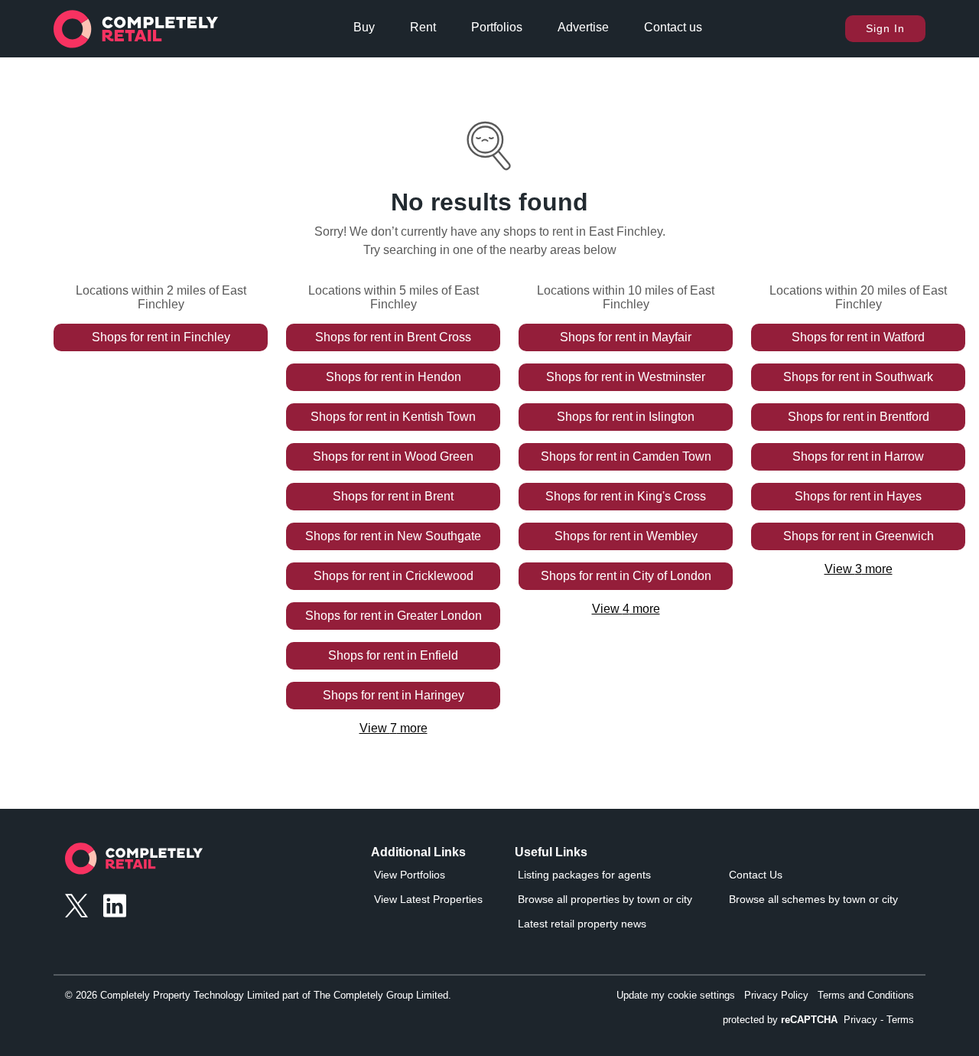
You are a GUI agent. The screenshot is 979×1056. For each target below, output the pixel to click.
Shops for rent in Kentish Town (393, 416)
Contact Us (755, 875)
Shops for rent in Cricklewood (393, 575)
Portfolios (496, 27)
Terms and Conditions (866, 995)
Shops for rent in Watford (858, 337)
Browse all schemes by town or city (813, 899)
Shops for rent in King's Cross (625, 496)
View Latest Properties (428, 899)
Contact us (673, 27)
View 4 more (626, 608)
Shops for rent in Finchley (161, 337)
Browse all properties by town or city (605, 899)
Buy (364, 27)
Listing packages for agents (584, 875)
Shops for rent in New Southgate (393, 536)
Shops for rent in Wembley (626, 536)
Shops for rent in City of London (626, 575)
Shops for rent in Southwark (858, 376)
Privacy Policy (776, 995)
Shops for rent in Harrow (858, 456)
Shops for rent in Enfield (393, 655)
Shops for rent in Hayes (858, 496)
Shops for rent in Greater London (393, 615)
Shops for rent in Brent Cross (393, 337)
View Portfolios (409, 875)
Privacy (860, 1019)
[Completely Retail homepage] (134, 862)
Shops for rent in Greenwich (858, 536)
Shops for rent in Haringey (393, 695)
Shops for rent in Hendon (393, 376)
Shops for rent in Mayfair (625, 337)
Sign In (885, 28)
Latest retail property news (582, 923)
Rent (423, 27)
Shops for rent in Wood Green (393, 456)
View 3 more (859, 568)
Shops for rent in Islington (625, 416)
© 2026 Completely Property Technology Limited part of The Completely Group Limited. (258, 995)
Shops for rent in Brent (393, 496)
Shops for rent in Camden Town (626, 456)
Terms (900, 1019)
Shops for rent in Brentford (858, 416)
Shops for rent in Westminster (625, 376)
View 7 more (393, 728)
